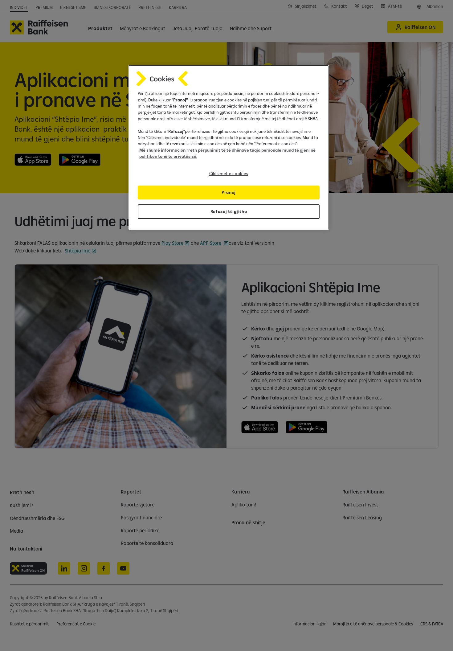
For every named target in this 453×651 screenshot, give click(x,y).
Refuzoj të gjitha (228, 211)
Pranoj (229, 192)
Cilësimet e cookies (228, 173)
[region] (229, 147)
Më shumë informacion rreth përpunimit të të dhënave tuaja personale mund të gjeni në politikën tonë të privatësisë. (227, 153)
